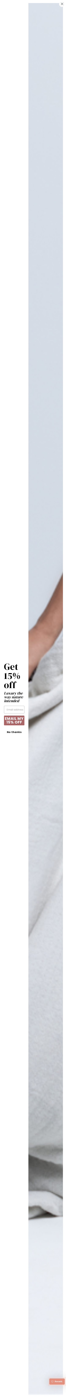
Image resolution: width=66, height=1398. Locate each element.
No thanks (14, 732)
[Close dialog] (62, 4)
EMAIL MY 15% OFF (14, 720)
